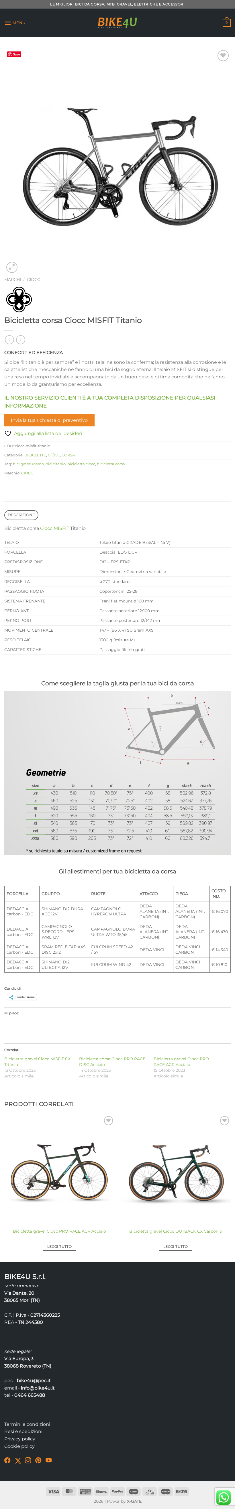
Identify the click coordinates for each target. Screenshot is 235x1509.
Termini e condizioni (27, 1424)
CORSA (68, 455)
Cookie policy (19, 1446)
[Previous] (4, 1188)
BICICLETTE (35, 455)
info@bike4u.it (38, 1388)
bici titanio (56, 464)
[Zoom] (11, 267)
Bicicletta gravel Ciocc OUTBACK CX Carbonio (175, 1231)
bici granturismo (28, 464)
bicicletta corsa (111, 464)
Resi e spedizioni (23, 1431)
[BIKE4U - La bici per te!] (117, 22)
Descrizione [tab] (21, 515)
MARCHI (12, 279)
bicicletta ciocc (81, 464)
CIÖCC (33, 279)
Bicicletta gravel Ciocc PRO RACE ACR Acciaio (59, 1231)
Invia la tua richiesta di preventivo (49, 420)
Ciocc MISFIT (54, 528)
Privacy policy (19, 1439)
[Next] (230, 1188)
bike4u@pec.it (34, 1380)
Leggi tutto (59, 1247)
